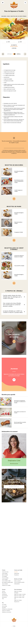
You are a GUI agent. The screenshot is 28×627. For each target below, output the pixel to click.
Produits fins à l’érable (6, 585)
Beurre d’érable (5, 574)
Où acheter (4, 604)
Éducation (4, 592)
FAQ (3, 598)
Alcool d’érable (5, 583)
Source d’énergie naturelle (19, 582)
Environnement (5, 595)
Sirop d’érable (14, 46)
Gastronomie (16, 573)
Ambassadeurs (17, 583)
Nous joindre (4, 606)
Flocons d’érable (5, 577)
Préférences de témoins (6, 612)
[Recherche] (25, 2)
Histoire (3, 591)
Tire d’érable (4, 576)
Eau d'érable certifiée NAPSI (7, 582)
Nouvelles (4, 607)
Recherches (4, 597)
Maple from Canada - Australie (20, 594)
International (4, 594)
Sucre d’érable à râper (6, 580)
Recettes (16, 571)
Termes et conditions (6, 610)
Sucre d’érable (5, 579)
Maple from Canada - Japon (19, 595)
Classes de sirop (5, 571)
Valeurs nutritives (17, 580)
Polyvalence (16, 574)
